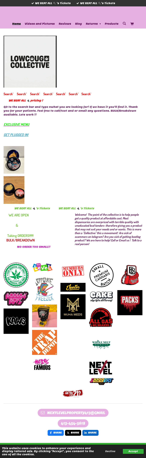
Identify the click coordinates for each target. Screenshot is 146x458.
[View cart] (132, 23)
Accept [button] (133, 451)
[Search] (124, 23)
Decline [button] (110, 451)
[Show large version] (73, 393)
